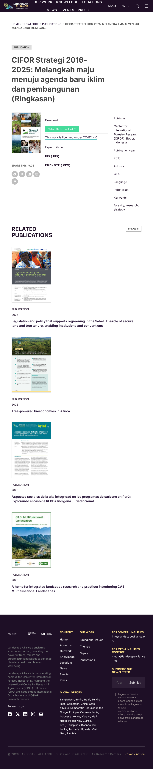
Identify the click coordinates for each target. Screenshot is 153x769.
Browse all (133, 228)
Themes (85, 646)
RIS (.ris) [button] (52, 156)
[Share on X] (22, 174)
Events (64, 674)
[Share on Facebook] (15, 174)
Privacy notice (135, 754)
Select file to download (61, 129)
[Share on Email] (15, 181)
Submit (134, 682)
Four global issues (91, 639)
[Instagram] (36, 174)
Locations (66, 662)
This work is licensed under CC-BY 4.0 (71, 137)
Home (64, 639)
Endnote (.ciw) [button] (58, 165)
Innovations (87, 660)
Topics (84, 653)
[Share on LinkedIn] (29, 174)
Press (63, 680)
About (112, 6)
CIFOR (118, 174)
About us (66, 645)
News (63, 668)
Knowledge (30, 24)
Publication (21, 47)
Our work (66, 651)
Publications (51, 24)
